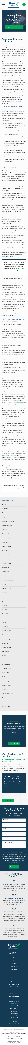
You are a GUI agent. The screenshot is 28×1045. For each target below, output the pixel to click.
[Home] (13, 4)
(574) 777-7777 (14, 1017)
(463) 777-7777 (14, 1005)
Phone (4, 828)
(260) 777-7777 (14, 993)
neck (21, 420)
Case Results (14, 969)
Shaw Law (8, 46)
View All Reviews (14, 743)
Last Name (5, 824)
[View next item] (15, 739)
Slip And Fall (14, 966)
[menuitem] (14, 504)
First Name (5, 819)
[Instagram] (12, 1023)
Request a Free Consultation (14, 27)
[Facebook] (9, 1023)
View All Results (8, 800)
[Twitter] (15, 1023)
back (17, 420)
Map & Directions (14, 991)
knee (13, 466)
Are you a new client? (8, 837)
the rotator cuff (11, 455)
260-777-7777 (14, 954)
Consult (22, 312)
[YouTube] (18, 1023)
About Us (14, 963)
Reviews (14, 972)
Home (14, 960)
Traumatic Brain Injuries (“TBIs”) (17, 375)
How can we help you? (8, 842)
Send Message (14, 866)
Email (4, 833)
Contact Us (14, 978)
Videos (14, 975)
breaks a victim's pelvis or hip (16, 402)
